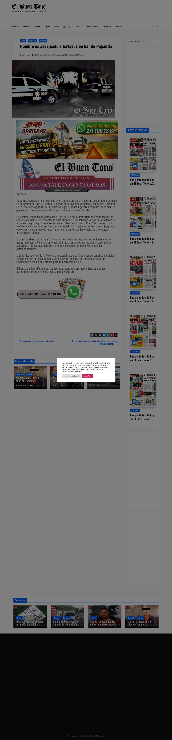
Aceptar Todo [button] (87, 376)
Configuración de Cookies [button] (71, 376)
